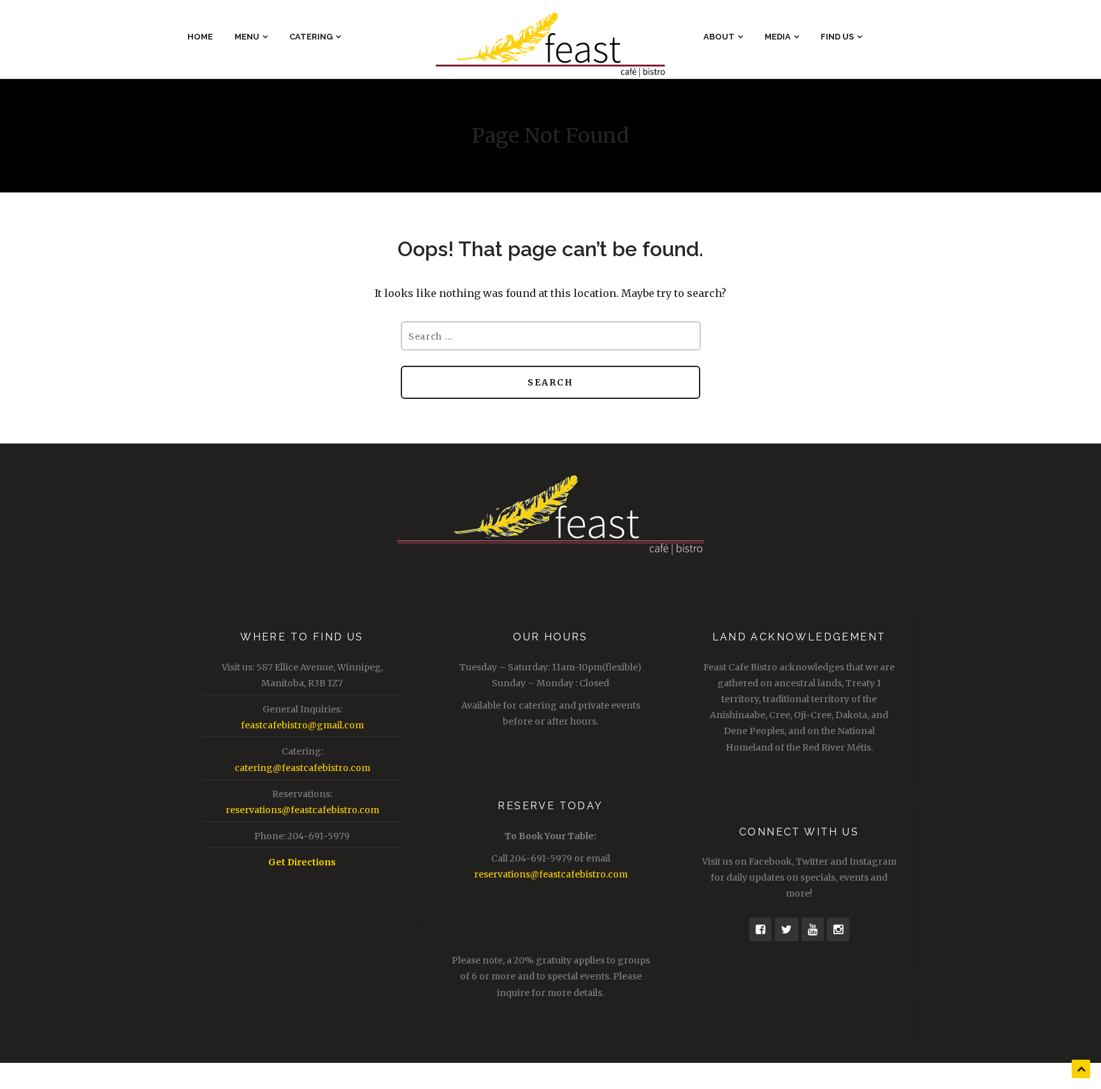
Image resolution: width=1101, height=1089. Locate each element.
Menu (246, 36)
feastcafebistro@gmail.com (302, 725)
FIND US (837, 36)
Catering (311, 36)
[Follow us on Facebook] (760, 929)
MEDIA (778, 36)
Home (200, 36)
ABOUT (719, 36)
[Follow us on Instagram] (838, 929)
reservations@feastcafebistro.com (302, 810)
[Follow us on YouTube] (813, 929)
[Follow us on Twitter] (786, 929)
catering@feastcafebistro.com (302, 768)
